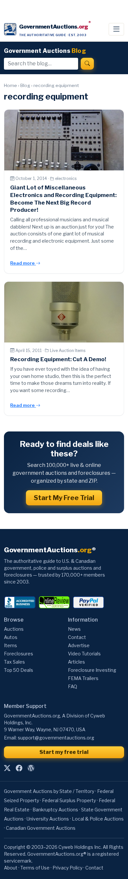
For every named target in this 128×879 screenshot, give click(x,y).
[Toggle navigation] (116, 29)
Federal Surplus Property (69, 800)
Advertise (79, 645)
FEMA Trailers (83, 678)
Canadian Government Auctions (40, 828)
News (74, 629)
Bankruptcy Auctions (55, 809)
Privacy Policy (67, 867)
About (10, 867)
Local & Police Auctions (98, 819)
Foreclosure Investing (92, 670)
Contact (77, 637)
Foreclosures (18, 653)
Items (10, 645)
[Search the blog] (87, 64)
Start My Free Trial (64, 498)
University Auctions (48, 819)
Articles (76, 662)
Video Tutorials (84, 653)
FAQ (72, 686)
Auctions (14, 629)
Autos (10, 637)
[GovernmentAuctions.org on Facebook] (19, 768)
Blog (25, 85)
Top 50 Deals (18, 670)
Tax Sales (14, 662)
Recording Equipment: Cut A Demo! (58, 359)
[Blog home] (31, 768)
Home (10, 85)
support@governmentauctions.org (56, 737)
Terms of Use (35, 867)
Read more (23, 263)
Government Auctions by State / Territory (49, 791)
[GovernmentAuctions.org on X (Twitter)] (7, 768)
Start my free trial (64, 752)
